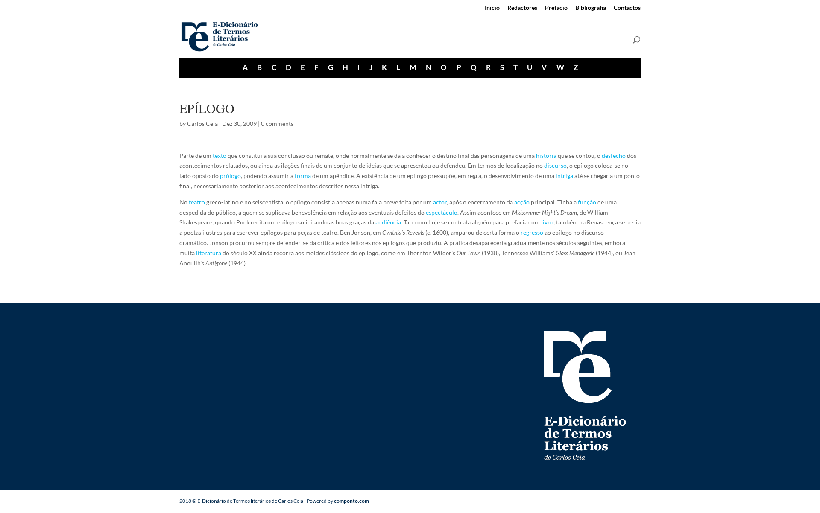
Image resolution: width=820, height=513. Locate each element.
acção (522, 202)
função (587, 202)
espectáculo (441, 212)
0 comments (277, 123)
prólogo (230, 175)
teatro (197, 202)
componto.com (351, 501)
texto (219, 155)
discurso (555, 165)
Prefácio (556, 8)
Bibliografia (590, 8)
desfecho (614, 155)
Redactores (522, 8)
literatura (208, 252)
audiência (388, 222)
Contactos (627, 8)
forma (303, 175)
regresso (532, 232)
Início (492, 8)
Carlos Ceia (202, 123)
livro (547, 222)
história (546, 155)
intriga (564, 175)
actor (440, 202)
